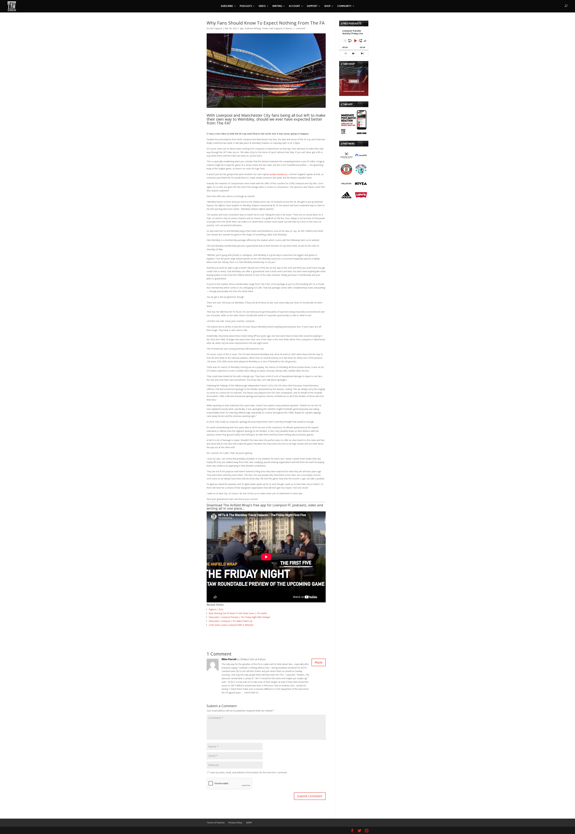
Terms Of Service (215, 822)
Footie (265, 28)
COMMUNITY (344, 6)
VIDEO (262, 6)
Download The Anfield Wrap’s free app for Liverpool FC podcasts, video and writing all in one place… (265, 507)
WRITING (277, 6)
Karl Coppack (215, 28)
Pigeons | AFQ (216, 609)
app (241, 28)
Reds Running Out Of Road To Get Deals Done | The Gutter (238, 613)
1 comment (299, 28)
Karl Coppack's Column (280, 28)
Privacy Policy (235, 822)
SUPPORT (312, 6)
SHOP (327, 6)
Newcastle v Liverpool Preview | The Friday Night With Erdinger (239, 617)
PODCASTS (246, 6)
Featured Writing (253, 28)
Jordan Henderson (278, 174)
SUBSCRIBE (227, 6)
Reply (318, 662)
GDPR (249, 822)
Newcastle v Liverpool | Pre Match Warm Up (230, 621)
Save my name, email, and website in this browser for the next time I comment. (248, 772)
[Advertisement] (242, 634)
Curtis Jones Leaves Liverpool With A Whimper (231, 624)
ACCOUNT (294, 6)
